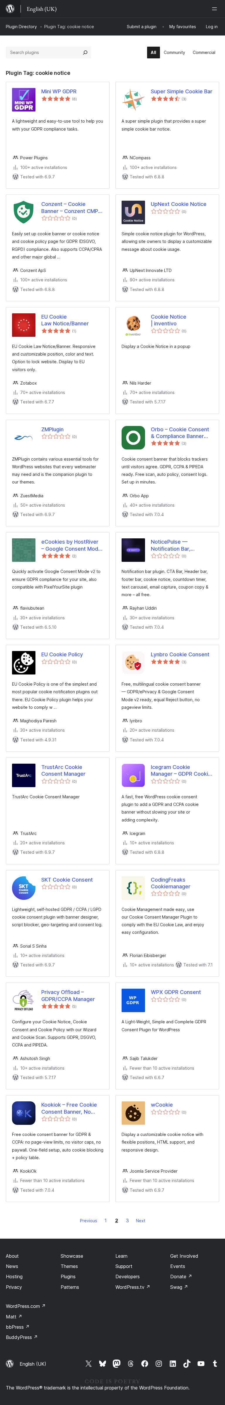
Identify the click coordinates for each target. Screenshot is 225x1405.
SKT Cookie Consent (67, 880)
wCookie (162, 1105)
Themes (69, 1266)
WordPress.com (26, 1306)
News (12, 1266)
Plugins (68, 1276)
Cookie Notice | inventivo (168, 320)
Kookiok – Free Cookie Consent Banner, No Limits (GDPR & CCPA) (69, 1108)
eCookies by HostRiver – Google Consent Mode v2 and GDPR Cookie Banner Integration (71, 545)
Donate (181, 1276)
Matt (14, 1317)
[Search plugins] (85, 52)
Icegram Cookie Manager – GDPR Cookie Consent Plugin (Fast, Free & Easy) (181, 770)
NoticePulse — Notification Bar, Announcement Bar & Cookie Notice (177, 545)
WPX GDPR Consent (176, 992)
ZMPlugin (52, 429)
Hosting (14, 1276)
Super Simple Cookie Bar (181, 91)
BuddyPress (22, 1337)
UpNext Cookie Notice (179, 204)
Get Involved (184, 1256)
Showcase (72, 1256)
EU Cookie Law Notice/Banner (65, 320)
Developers (127, 1276)
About (12, 1256)
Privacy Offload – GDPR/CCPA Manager (68, 995)
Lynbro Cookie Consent (180, 654)
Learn (121, 1256)
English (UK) (33, 1364)
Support (123, 1266)
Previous (88, 1220)
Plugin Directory (21, 26)
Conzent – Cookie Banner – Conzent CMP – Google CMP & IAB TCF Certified (71, 207)
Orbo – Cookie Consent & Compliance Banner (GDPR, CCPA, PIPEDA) (180, 433)
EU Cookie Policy (62, 654)
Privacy (14, 1287)
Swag (179, 1287)
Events (177, 1266)
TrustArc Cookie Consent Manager (63, 770)
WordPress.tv (132, 1287)
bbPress (18, 1327)
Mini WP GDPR (58, 91)
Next (140, 1220)
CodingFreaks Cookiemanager (170, 883)
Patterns (70, 1287)
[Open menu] (215, 9)
